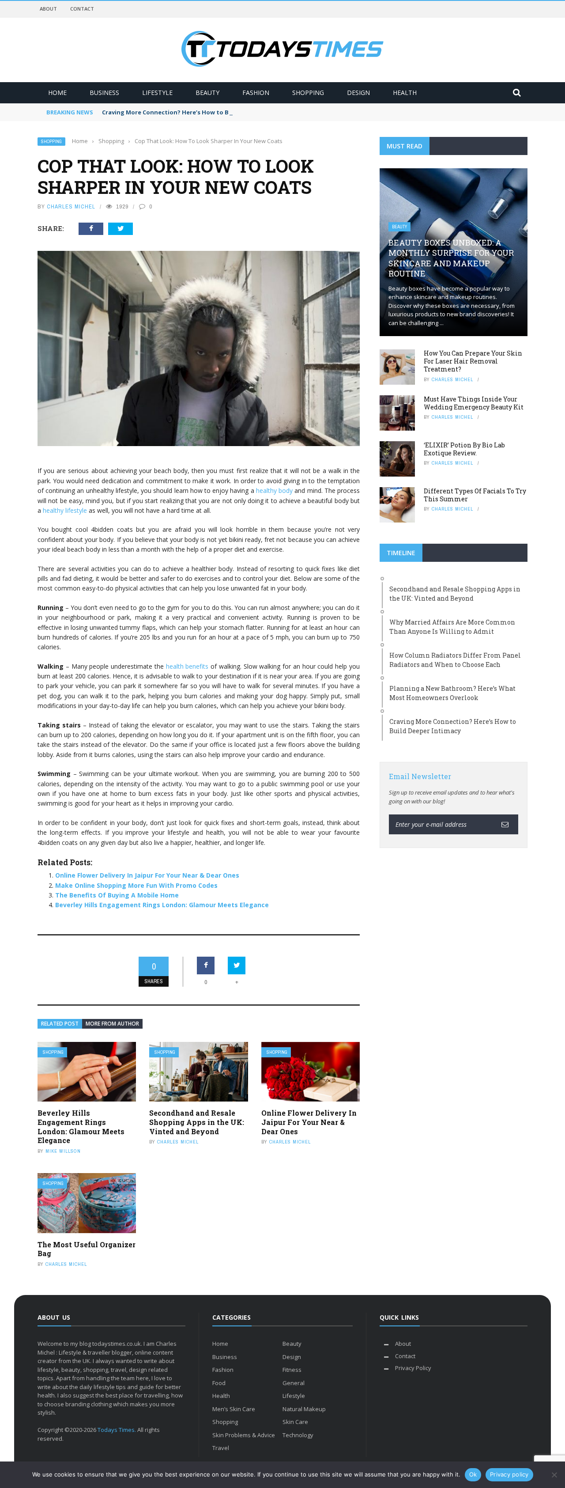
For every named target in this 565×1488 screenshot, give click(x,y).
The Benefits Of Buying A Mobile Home (117, 895)
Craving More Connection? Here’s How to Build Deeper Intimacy (196, 112)
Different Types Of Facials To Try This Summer (475, 495)
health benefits (186, 666)
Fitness (291, 1370)
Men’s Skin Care (233, 1409)
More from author (112, 1023)
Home (57, 92)
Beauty (207, 92)
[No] (554, 1474)
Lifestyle (157, 92)
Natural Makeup (304, 1409)
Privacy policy (509, 1474)
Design (358, 92)
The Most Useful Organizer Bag (87, 1249)
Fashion (255, 92)
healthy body (274, 490)
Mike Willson (63, 1151)
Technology (297, 1435)
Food (219, 1383)
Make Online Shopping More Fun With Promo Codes (136, 885)
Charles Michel (71, 206)
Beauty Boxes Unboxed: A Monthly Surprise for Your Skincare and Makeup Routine (451, 258)
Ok (473, 1474)
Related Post (60, 1023)
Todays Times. (117, 1430)
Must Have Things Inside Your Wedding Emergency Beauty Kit (474, 403)
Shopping (308, 92)
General (293, 1383)
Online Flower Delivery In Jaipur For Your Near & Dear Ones (147, 875)
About (48, 8)
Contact (82, 8)
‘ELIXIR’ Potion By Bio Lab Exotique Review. (464, 449)
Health (405, 92)
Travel (220, 1448)
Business (104, 92)
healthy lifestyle (65, 510)
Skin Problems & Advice (243, 1435)
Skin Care (295, 1422)
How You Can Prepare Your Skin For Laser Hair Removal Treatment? (473, 361)
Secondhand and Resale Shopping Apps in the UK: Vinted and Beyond (196, 1122)
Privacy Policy (413, 1368)
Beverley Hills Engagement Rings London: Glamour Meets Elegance (162, 905)
